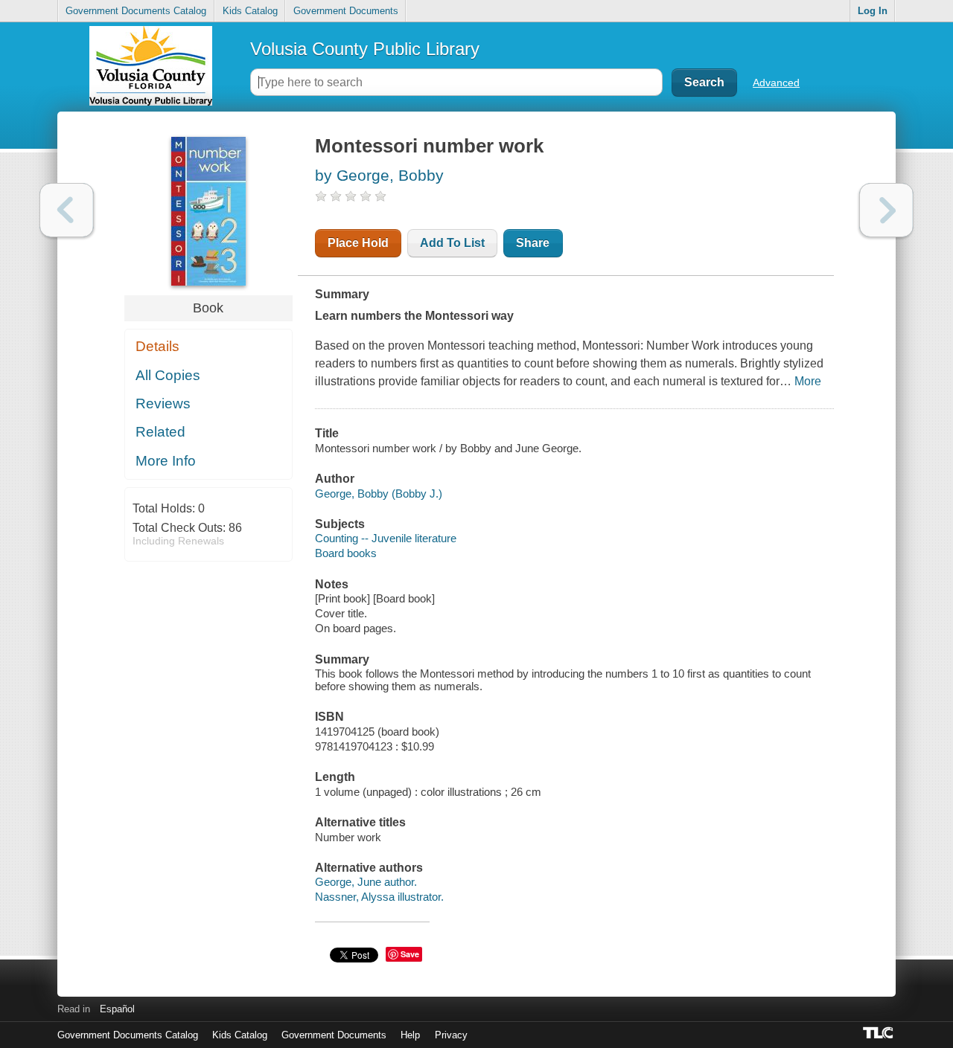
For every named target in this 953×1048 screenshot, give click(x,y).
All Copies (168, 375)
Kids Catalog (250, 10)
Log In (872, 10)
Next (886, 210)
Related (160, 432)
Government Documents (345, 10)
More (807, 381)
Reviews (163, 403)
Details (157, 346)
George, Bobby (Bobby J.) (378, 493)
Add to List (452, 243)
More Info (166, 461)
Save (410, 953)
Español (117, 1009)
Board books (346, 553)
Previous (66, 210)
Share (532, 243)
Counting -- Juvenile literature (385, 538)
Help (410, 1035)
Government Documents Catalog (136, 10)
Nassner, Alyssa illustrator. (379, 896)
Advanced (776, 83)
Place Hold (358, 243)
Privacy (451, 1035)
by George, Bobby (379, 175)
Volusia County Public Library (364, 49)
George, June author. (366, 881)
